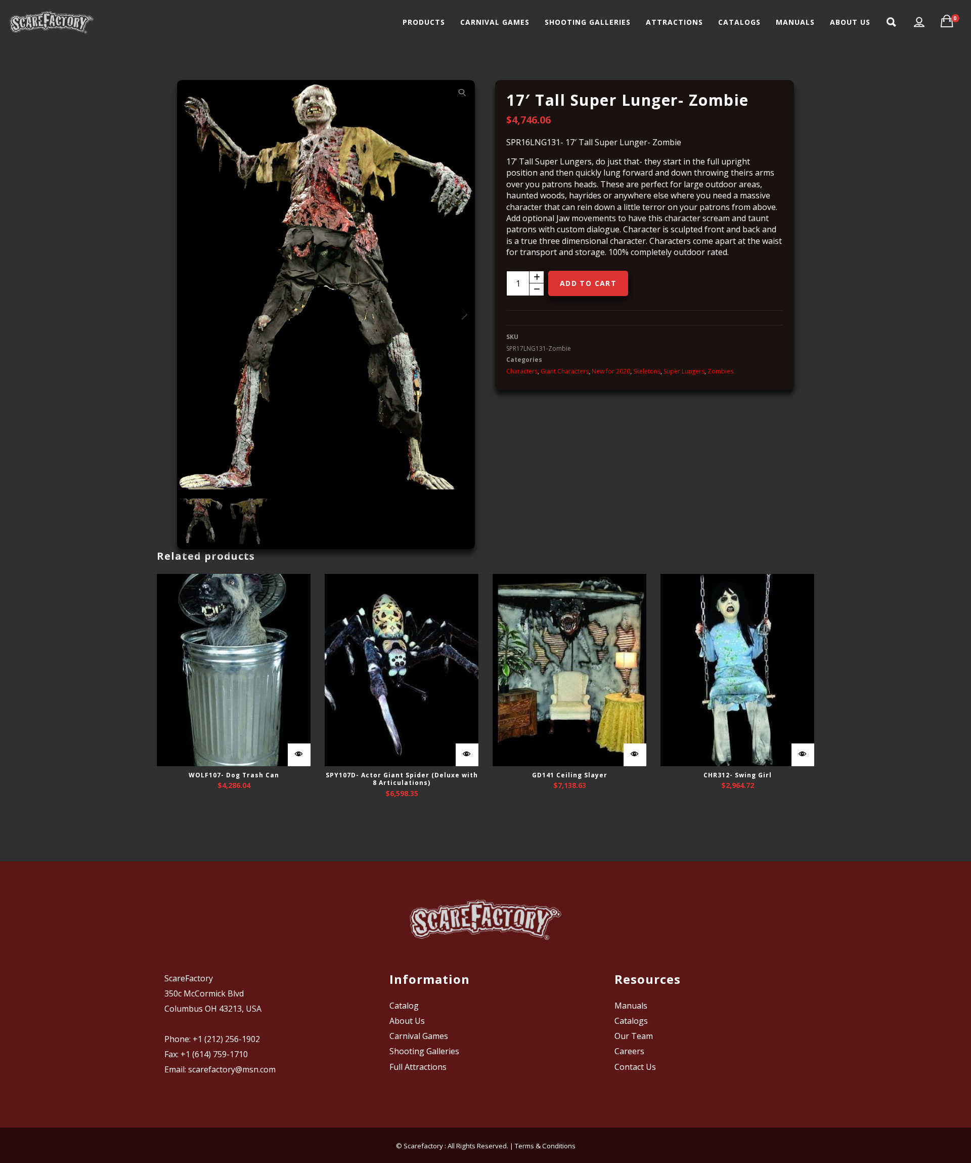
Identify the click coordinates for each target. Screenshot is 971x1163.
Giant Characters (565, 371)
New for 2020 (611, 371)
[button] (462, 92)
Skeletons (646, 371)
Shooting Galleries (424, 1051)
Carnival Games (418, 1036)
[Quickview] (299, 754)
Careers (629, 1051)
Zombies (720, 371)
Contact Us (635, 1066)
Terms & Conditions (545, 1145)
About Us (407, 1020)
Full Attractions (418, 1066)
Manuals (630, 1005)
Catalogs (631, 1020)
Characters (522, 371)
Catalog (404, 1005)
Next (462, 314)
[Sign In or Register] (920, 22)
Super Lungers (684, 371)
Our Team (633, 1036)
